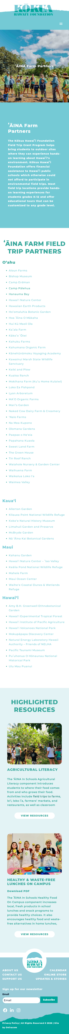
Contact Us (12, 974)
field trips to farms (46, 796)
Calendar (58, 970)
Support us (12, 978)
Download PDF (18, 891)
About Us (10, 970)
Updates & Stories (51, 978)
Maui (7, 547)
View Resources (34, 815)
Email (5, 994)
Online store (55, 974)
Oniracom (11, 1027)
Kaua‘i (9, 500)
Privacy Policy (10, 1023)
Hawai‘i (10, 597)
